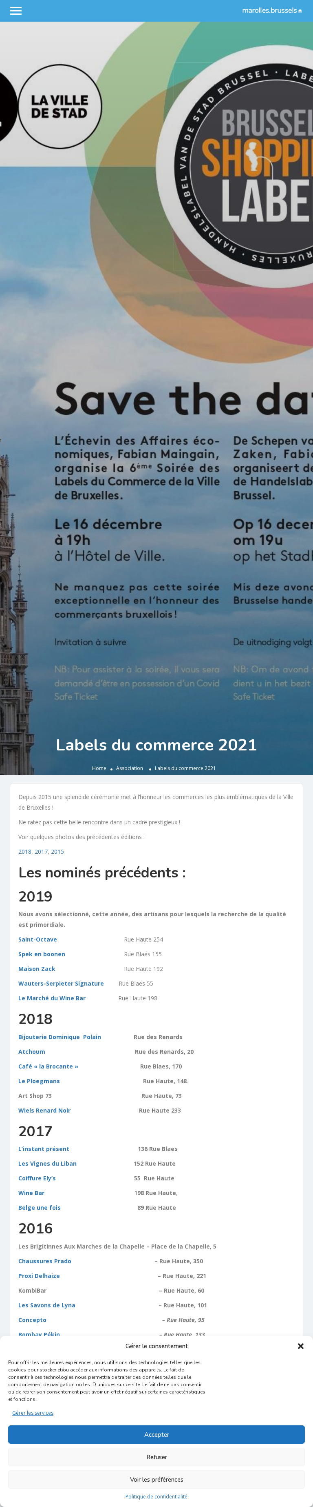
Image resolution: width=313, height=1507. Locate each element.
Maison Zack (36, 969)
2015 (57, 851)
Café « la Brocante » (50, 1066)
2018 (24, 851)
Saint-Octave (37, 939)
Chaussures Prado (48, 1261)
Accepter (156, 1435)
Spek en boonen (41, 954)
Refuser (156, 1457)
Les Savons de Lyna (49, 1305)
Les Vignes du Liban (50, 1163)
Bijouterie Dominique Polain (59, 1037)
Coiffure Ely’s (37, 1178)
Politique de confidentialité (156, 1496)
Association (129, 768)
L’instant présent (45, 1149)
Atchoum (34, 1051)
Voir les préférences (156, 1480)
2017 (41, 851)
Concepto (35, 1320)
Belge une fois (45, 1207)
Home (99, 768)
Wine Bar (32, 1193)
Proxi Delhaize (44, 1276)
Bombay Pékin (43, 1334)
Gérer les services (32, 1412)
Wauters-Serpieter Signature (61, 983)
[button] (301, 1346)
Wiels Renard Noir (50, 1110)
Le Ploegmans (44, 1081)
